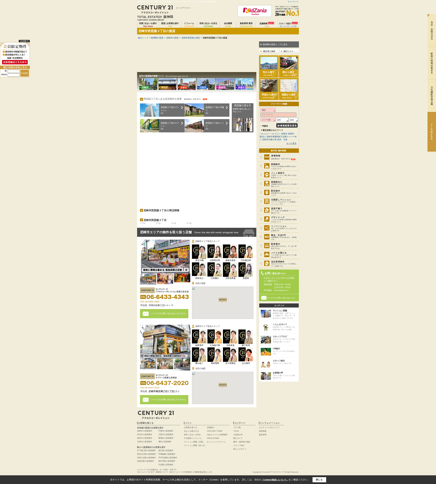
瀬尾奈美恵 (230, 260)
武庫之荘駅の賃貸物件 (146, 458)
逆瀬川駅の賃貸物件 (145, 461)
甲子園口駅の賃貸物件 (146, 450)
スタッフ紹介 (288, 24)
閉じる (319, 479)
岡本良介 (199, 278)
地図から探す (289, 96)
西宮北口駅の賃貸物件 (146, 454)
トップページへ (183, 8)
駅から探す (289, 73)
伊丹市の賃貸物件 (144, 434)
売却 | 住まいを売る (208, 24)
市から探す (269, 73)
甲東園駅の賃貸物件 (166, 454)
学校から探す (269, 96)
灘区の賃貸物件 (165, 442)
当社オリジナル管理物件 (217, 435)
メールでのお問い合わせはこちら (281, 298)
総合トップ (143, 38)
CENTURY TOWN (214, 431)
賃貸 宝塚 (282, 139)
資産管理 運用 (246, 24)
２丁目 (158, 223)
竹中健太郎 (246, 260)
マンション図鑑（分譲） (194, 442)
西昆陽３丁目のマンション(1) (170, 110)
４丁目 (189, 223)
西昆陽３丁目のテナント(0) (170, 126)
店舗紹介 (210, 427)
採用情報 (262, 431)
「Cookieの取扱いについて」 (275, 480)
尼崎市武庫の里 (269, 139)
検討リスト (289, 51)
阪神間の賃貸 (157, 38)
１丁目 (142, 223)
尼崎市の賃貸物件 (144, 431)
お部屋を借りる (190, 427)
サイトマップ (293, 2)
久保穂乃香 (215, 345)
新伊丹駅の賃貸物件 (166, 461)
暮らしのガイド (239, 449)
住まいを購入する (191, 431)
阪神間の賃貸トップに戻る (275, 44)
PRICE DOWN (213, 438)
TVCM (236, 431)
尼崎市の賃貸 (172, 38)
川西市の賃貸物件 (165, 434)
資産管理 (262, 435)
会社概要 (228, 24)
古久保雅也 (230, 363)
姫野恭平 (199, 345)
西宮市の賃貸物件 (144, 438)
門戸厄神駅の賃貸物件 (167, 458)
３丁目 (173, 223)
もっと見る (291, 143)
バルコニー (265, 134)
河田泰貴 (230, 345)
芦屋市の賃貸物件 (165, 431)
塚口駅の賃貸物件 (165, 450)
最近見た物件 (269, 51)
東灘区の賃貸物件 (165, 438)
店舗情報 (266, 24)
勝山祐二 (199, 363)
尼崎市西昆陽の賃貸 (190, 38)
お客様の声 (238, 435)
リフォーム (189, 24)
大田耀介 (215, 278)
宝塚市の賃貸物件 (144, 442)
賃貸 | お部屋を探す (170, 24)
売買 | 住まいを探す (148, 24)
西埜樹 (246, 278)
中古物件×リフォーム (193, 438)
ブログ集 (237, 427)
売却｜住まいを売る (192, 435)
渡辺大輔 (199, 260)
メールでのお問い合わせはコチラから (168, 313)
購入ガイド (238, 438)
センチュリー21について (269, 427)
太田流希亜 (230, 278)
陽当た (263, 136)
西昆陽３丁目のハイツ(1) (215, 126)
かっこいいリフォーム (216, 442)
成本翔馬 (215, 363)
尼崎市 (284, 134)
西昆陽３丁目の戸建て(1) (215, 110)
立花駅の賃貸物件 (165, 465)
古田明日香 (215, 260)
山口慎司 (246, 363)
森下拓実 (246, 345)
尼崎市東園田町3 (274, 136)
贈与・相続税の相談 (241, 442)
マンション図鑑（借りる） (195, 445)
